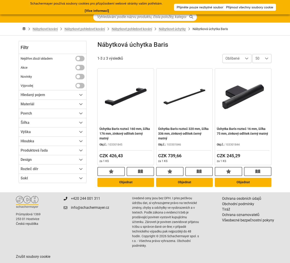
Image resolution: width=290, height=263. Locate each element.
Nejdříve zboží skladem (37, 58)
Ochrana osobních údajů (241, 198)
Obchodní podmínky (238, 204)
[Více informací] (97, 10)
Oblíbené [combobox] (232, 58)
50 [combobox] (257, 58)
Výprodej (27, 85)
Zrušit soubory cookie (33, 256)
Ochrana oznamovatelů (240, 215)
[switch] (80, 58)
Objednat (126, 182)
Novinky (26, 76)
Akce (24, 67)
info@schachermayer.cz (90, 207)
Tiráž (226, 209)
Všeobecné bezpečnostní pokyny (248, 220)
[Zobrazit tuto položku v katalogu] (140, 171)
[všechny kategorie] (24, 29)
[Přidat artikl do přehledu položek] (111, 171)
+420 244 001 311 (85, 198)
